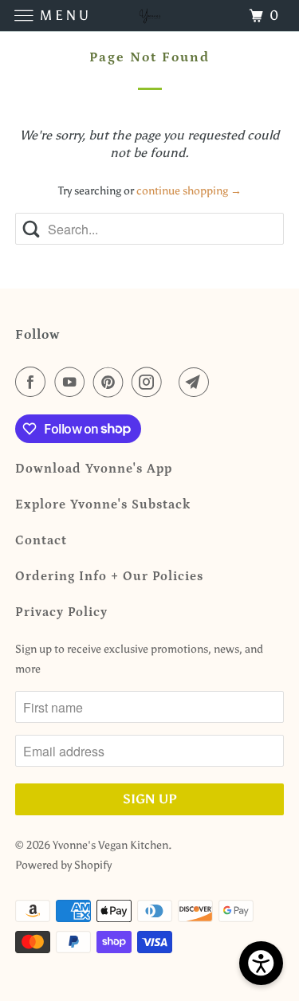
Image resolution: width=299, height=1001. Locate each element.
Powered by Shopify (63, 865)
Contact (41, 540)
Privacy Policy (61, 612)
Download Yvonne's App (93, 468)
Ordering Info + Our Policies (109, 576)
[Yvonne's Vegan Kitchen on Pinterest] (111, 382)
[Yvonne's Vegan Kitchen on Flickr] (174, 382)
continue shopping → (189, 191)
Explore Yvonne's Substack (103, 504)
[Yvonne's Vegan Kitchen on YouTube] (72, 382)
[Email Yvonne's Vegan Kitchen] (197, 382)
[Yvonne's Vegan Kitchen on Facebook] (33, 382)
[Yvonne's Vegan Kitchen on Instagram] (150, 382)
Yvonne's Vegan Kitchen (110, 845)
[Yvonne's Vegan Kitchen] (150, 15)
